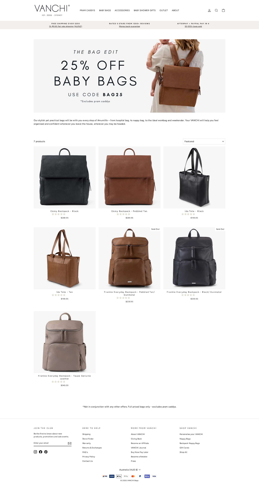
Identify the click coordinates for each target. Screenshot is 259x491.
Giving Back (136, 439)
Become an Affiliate (140, 443)
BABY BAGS (105, 10)
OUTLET (164, 10)
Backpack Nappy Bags (190, 443)
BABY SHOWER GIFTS (145, 10)
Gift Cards (184, 448)
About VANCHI (138, 434)
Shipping (86, 434)
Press (133, 461)
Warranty (86, 443)
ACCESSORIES (122, 10)
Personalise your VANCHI (191, 434)
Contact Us (87, 461)
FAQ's (85, 452)
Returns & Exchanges (92, 448)
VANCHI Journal (138, 448)
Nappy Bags (185, 439)
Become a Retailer (139, 456)
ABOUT (175, 10)
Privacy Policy (88, 456)
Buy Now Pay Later (139, 452)
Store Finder (88, 439)
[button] (59, 214)
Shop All (183, 452)
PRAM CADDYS (87, 10)
